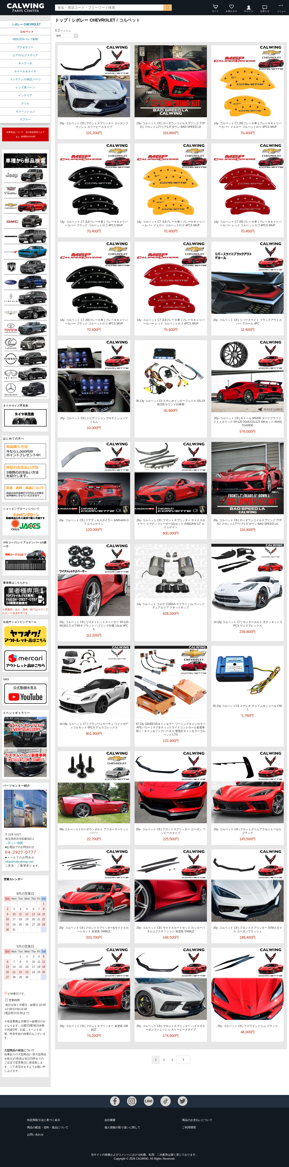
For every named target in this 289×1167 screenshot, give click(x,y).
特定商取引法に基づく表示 (43, 1120)
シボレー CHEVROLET (26, 24)
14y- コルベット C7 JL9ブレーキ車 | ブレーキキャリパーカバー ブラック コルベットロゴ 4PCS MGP (94, 223)
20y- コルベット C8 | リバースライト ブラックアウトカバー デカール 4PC (247, 321)
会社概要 (110, 1120)
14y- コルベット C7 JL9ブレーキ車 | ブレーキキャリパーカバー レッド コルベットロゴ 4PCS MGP (170, 321)
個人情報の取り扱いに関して (122, 1127)
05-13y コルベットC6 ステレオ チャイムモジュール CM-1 (247, 707)
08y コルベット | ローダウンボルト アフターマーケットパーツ (93, 831)
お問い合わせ (35, 1134)
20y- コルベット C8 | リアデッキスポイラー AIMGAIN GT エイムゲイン (94, 522)
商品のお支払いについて (197, 1120)
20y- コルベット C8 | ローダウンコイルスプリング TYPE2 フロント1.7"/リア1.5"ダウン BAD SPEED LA (247, 522)
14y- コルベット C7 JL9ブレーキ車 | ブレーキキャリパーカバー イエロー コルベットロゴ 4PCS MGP (170, 223)
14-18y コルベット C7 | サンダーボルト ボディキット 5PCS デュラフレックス (247, 623)
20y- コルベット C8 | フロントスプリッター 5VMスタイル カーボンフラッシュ (247, 929)
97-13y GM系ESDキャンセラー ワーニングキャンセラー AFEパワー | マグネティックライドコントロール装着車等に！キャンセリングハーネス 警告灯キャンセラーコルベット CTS (170, 729)
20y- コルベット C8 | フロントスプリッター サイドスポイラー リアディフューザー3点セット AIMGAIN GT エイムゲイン (170, 524)
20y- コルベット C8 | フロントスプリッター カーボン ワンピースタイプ (170, 831)
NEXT (183, 1060)
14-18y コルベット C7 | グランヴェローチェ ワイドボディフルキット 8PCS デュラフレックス (93, 725)
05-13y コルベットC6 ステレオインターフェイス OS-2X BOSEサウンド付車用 (170, 402)
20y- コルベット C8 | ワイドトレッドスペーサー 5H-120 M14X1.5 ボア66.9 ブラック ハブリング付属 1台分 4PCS (93, 625)
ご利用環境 (189, 1127)
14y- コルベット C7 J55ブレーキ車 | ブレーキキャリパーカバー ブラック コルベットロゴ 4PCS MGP (94, 321)
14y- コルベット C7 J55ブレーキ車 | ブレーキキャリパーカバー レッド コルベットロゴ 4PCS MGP (247, 223)
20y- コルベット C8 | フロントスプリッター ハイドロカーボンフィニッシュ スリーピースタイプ (170, 1027)
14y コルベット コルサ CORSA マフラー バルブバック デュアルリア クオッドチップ (171, 606)
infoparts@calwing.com (19, 861)
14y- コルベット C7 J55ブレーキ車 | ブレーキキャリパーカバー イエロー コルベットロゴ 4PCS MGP (247, 125)
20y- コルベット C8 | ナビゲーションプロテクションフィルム (94, 420)
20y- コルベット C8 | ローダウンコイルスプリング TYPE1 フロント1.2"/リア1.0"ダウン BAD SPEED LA (170, 125)
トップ (61, 20)
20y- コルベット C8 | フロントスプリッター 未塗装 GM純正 (94, 1027)
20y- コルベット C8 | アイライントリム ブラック (247, 1026)
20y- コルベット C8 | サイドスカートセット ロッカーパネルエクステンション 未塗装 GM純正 (170, 929)
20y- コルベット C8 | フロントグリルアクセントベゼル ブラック (247, 831)
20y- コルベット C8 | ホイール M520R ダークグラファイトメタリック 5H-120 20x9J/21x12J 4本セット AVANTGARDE (247, 422)
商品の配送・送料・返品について (47, 1127)
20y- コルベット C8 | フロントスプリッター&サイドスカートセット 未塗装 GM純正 (94, 929)
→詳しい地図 (14, 842)
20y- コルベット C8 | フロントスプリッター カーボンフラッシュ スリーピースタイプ (94, 125)
